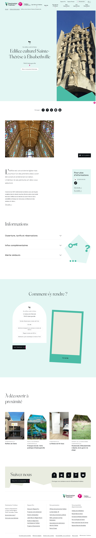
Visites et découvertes (15, 9)
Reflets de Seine (11, 444)
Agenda (46, 6)
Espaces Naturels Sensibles (79, 525)
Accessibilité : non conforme (63, 535)
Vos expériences (77, 5)
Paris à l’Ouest (53, 528)
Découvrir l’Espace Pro (33, 509)
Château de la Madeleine (78, 510)
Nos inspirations (67, 5)
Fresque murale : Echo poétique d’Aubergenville (36, 447)
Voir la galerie (86, 155)
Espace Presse (71, 1)
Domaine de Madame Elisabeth (79, 516)
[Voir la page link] (75, 182)
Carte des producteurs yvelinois (58, 515)
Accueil (6, 9)
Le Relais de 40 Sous (57, 444)
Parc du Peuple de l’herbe (78, 519)
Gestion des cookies (48, 535)
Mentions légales (37, 535)
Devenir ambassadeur (32, 515)
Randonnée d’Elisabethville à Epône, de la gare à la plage (81, 448)
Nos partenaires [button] (54, 505)
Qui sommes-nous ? (10, 515)
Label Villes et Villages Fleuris (34, 517)
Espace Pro (63, 1)
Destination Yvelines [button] (11, 505)
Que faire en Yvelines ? (36, 5)
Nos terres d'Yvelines (56, 5)
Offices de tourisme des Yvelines (58, 509)
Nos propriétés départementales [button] (77, 506)
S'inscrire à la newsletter (19, 481)
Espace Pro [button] (30, 505)
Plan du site (75, 535)
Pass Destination (87, 5)
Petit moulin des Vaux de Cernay (80, 522)
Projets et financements (33, 526)
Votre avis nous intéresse (11, 518)
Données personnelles (25, 535)
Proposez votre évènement (34, 512)
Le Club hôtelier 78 (54, 512)
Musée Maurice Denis (77, 513)
